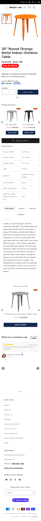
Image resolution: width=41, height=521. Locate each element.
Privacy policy (15, 516)
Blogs (6, 443)
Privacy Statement (11, 433)
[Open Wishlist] (29, 7)
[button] (6, 7)
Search (6, 405)
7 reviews (10, 357)
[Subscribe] (33, 492)
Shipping (7, 419)
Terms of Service (10, 429)
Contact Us (8, 415)
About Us (7, 410)
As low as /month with (10, 81)
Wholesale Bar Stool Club (18, 513)
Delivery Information (11, 424)
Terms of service (27, 516)
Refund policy (32, 513)
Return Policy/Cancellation (14, 438)
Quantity (5, 88)
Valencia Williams (14, 355)
